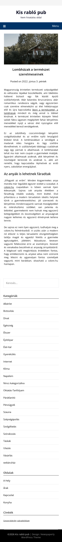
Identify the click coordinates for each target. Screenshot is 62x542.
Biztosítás (8, 310)
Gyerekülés (9, 354)
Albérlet (7, 303)
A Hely (6, 480)
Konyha (7, 502)
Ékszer (6, 332)
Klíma (6, 368)
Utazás (7, 448)
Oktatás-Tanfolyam (13, 390)
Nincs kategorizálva (13, 383)
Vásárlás (7, 455)
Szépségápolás (11, 419)
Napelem (8, 376)
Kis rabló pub (31, 12)
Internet (7, 361)
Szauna (7, 412)
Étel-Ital (7, 347)
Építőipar (8, 339)
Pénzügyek (9, 404)
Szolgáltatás (9, 426)
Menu (55, 26)
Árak (5, 487)
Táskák (7, 441)
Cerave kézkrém (10, 521)
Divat (6, 318)
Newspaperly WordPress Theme (38, 536)
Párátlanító (9, 397)
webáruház (9, 462)
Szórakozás (9, 433)
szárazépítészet (23, 521)
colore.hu (9, 187)
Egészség (8, 325)
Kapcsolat (8, 495)
